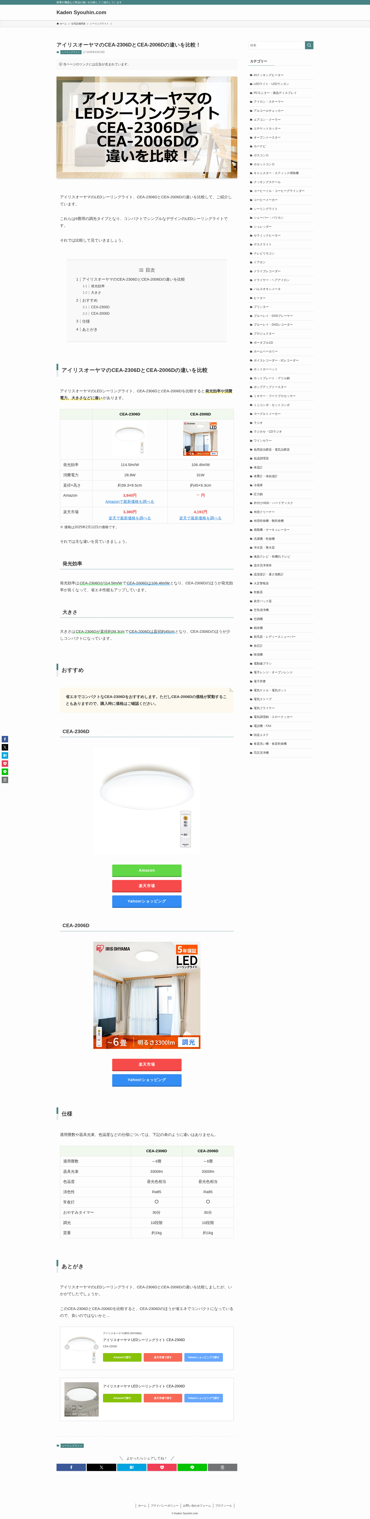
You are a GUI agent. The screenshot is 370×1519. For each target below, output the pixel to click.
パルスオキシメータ (267, 289)
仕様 (86, 321)
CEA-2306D (100, 307)
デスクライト (263, 244)
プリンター (261, 306)
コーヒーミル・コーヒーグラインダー (279, 191)
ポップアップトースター (270, 387)
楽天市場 (147, 886)
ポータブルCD (263, 342)
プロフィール (223, 1505)
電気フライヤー (264, 708)
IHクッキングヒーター (269, 75)
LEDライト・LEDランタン (271, 84)
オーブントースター (267, 137)
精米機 (258, 628)
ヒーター (260, 298)
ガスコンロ (261, 155)
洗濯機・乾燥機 (264, 538)
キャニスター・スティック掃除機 (276, 173)
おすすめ (90, 300)
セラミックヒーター (267, 235)
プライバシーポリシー (165, 1505)
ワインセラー (263, 440)
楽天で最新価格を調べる (130, 518)
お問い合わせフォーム (197, 1505)
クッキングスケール (267, 182)
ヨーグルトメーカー (267, 413)
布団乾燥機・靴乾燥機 (269, 520)
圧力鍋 (258, 494)
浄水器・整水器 (264, 547)
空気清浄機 (261, 610)
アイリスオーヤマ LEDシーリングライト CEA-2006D (144, 1386)
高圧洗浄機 (261, 752)
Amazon (147, 870)
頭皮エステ (261, 735)
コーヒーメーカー (266, 200)
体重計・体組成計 (266, 476)
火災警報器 (261, 583)
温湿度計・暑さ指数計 (269, 574)
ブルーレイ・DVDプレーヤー (273, 315)
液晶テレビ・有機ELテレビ (272, 556)
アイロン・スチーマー (269, 101)
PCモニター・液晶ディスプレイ (275, 93)
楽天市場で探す (163, 1357)
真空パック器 (263, 601)
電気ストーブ (263, 699)
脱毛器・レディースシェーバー (275, 636)
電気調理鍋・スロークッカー (273, 717)
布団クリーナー (264, 512)
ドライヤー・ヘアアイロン (272, 280)
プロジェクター (264, 333)
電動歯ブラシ (263, 663)
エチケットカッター (267, 128)
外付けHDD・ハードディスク (273, 503)
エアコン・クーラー (267, 119)
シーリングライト (70, 52)
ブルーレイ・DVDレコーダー (273, 324)
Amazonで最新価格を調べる (129, 501)
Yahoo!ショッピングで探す (203, 1357)
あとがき (90, 329)
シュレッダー (263, 226)
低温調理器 (261, 458)
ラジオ (258, 422)
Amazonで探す (122, 1357)
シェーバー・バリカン (269, 217)
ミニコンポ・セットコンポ (272, 405)
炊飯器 (258, 592)
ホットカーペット (266, 369)
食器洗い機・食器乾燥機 (270, 743)
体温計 (258, 467)
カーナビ (260, 146)
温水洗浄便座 (263, 565)
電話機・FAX (262, 726)
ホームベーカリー (266, 351)
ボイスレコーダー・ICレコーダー (276, 360)
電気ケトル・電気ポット (270, 690)
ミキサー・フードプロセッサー (275, 396)
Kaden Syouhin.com (81, 12)
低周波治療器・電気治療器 (272, 449)
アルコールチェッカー (269, 110)
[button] (71, 1467)
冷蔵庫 (258, 485)
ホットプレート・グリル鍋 (272, 378)
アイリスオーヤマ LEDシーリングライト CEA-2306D (144, 1340)
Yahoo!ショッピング (147, 901)
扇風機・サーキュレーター (272, 529)
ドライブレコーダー (267, 271)
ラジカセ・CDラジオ (268, 431)
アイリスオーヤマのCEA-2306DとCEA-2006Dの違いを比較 (133, 279)
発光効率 (98, 286)
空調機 (258, 619)
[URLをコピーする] (222, 1467)
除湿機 (258, 654)
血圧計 (258, 645)
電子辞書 (260, 681)
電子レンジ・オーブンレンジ (273, 672)
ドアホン (260, 262)
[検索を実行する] (309, 45)
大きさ (96, 292)
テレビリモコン (264, 253)
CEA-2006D (100, 313)
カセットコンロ (264, 164)
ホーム (142, 1505)
